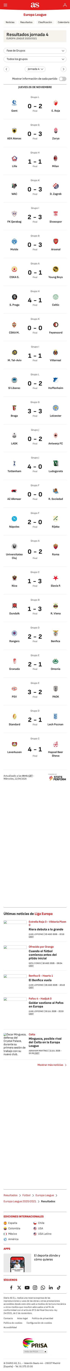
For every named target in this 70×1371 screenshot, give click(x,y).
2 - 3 (35, 217)
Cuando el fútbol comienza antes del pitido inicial (43, 954)
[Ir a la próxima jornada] (63, 69)
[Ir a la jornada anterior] (6, 69)
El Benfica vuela (40, 980)
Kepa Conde (35, 963)
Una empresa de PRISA (35, 1343)
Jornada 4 (33, 69)
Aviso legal (22, 1318)
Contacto (8, 1318)
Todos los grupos (17, 59)
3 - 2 (35, 692)
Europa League (35, 15)
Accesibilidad (10, 1327)
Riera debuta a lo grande (46, 929)
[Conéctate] (65, 5)
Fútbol (26, 1195)
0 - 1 (35, 273)
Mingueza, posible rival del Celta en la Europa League (45, 1042)
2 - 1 (35, 664)
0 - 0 (35, 328)
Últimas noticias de (28, 914)
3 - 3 (35, 411)
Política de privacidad (42, 1318)
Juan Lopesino (36, 934)
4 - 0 (35, 467)
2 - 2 (35, 637)
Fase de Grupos (16, 50)
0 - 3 (35, 134)
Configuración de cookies (39, 1322)
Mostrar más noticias (50, 1065)
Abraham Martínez (38, 1050)
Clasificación (45, 22)
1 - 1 (35, 162)
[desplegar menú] (5, 5)
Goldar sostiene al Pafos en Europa (46, 1004)
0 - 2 (35, 106)
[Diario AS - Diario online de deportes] (35, 5)
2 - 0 (35, 522)
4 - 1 (35, 300)
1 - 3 (35, 581)
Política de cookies (13, 1322)
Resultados (26, 22)
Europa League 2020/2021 (20, 1201)
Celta (32, 1034)
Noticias (10, 22)
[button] (35, 1352)
